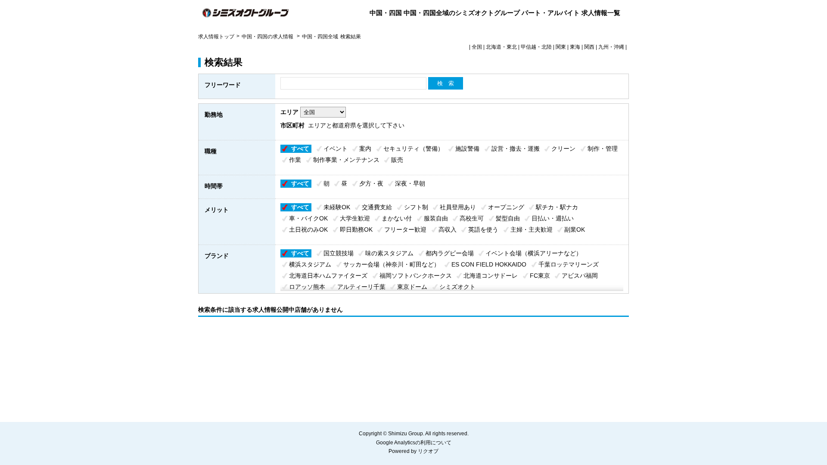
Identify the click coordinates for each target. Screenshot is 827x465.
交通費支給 (377, 207)
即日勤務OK (356, 229)
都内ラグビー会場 (450, 253)
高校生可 (472, 218)
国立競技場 (338, 253)
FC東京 (540, 275)
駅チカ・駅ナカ (557, 207)
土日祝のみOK (308, 229)
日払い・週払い (553, 218)
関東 (561, 47)
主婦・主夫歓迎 (531, 229)
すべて (300, 148)
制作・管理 (603, 148)
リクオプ (428, 451)
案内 (365, 148)
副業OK (574, 229)
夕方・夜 (371, 183)
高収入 (447, 229)
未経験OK (336, 207)
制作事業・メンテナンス (346, 159)
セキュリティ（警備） (413, 148)
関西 (589, 47)
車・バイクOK (308, 218)
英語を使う (483, 229)
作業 (295, 159)
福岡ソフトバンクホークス (415, 275)
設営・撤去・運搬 (515, 148)
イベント (335, 148)
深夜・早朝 (410, 183)
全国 (477, 47)
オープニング (506, 207)
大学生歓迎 (355, 218)
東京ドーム (412, 286)
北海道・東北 (501, 47)
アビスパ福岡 (580, 275)
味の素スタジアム (389, 253)
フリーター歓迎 (405, 229)
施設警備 (467, 148)
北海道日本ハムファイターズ (328, 275)
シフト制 (416, 207)
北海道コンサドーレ (490, 275)
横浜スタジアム (310, 264)
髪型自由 (508, 218)
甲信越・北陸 (536, 47)
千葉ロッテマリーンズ (568, 264)
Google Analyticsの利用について (413, 443)
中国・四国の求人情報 (268, 37)
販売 (397, 159)
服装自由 (436, 218)
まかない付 (397, 218)
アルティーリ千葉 (361, 286)
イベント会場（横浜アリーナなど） (533, 253)
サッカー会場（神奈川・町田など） (391, 264)
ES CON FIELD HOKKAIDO (488, 264)
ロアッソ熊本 (307, 286)
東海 (575, 47)
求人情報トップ (216, 37)
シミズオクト (457, 286)
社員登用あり (458, 207)
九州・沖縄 (611, 47)
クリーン (563, 148)
